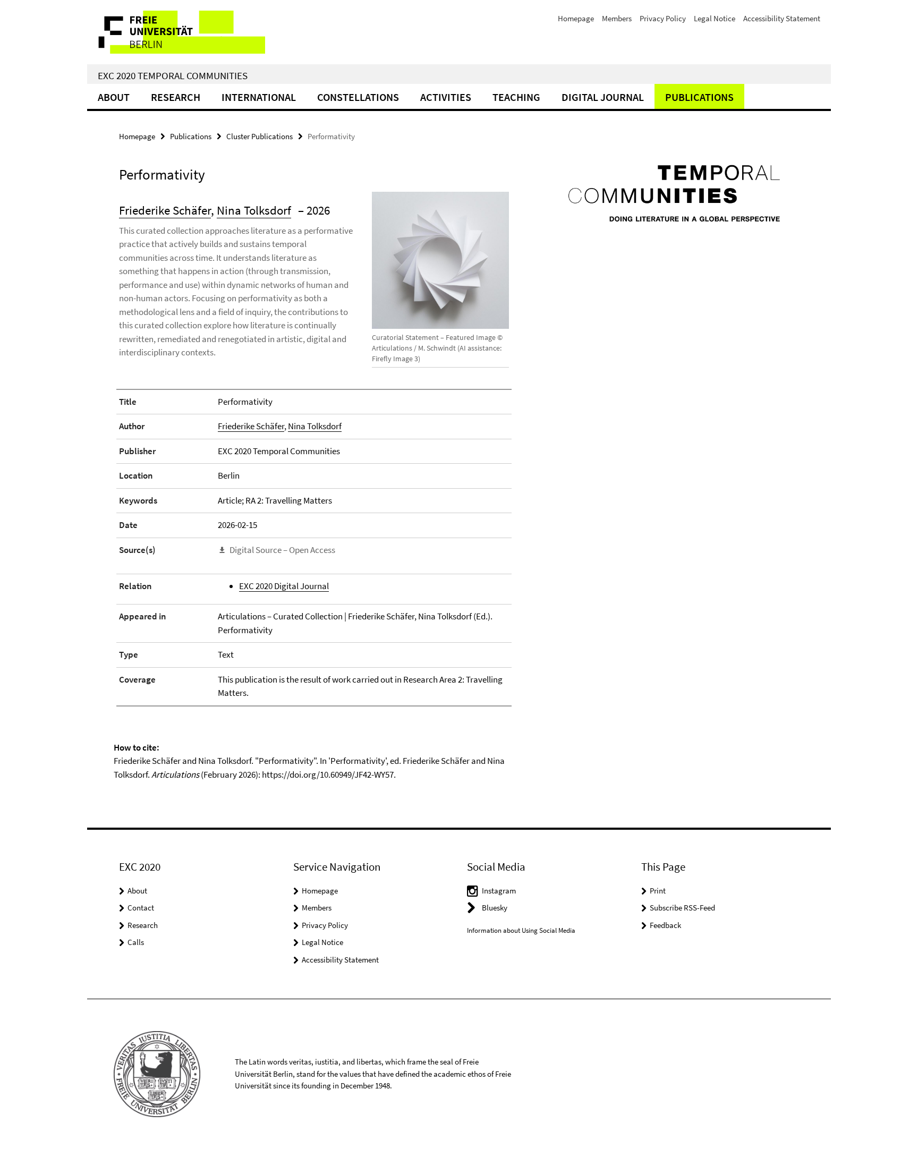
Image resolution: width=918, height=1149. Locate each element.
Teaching (516, 97)
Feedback (665, 925)
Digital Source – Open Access (282, 550)
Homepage (576, 18)
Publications (699, 97)
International (259, 97)
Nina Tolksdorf (254, 210)
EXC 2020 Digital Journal (284, 586)
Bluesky (494, 908)
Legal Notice (714, 18)
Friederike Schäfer (165, 210)
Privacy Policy (663, 18)
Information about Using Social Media (521, 930)
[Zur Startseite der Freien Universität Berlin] (176, 32)
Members (617, 18)
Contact (141, 908)
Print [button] (658, 891)
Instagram (499, 891)
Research (175, 97)
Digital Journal (603, 97)
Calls (136, 942)
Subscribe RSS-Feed (682, 908)
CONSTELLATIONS (358, 97)
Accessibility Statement (781, 18)
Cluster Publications (259, 136)
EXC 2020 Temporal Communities (173, 75)
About (114, 97)
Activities (445, 97)
